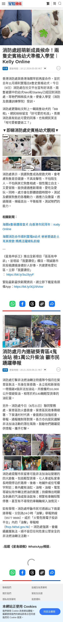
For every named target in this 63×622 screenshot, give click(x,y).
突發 (5, 370)
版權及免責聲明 (39, 587)
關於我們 (7, 593)
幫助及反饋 (37, 593)
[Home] (15, 3)
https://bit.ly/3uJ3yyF (20, 274)
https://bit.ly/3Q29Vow (28, 286)
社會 (5, 68)
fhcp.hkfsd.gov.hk (17, 527)
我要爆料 (36, 599)
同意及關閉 (49, 611)
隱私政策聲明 (9, 599)
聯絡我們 (7, 587)
